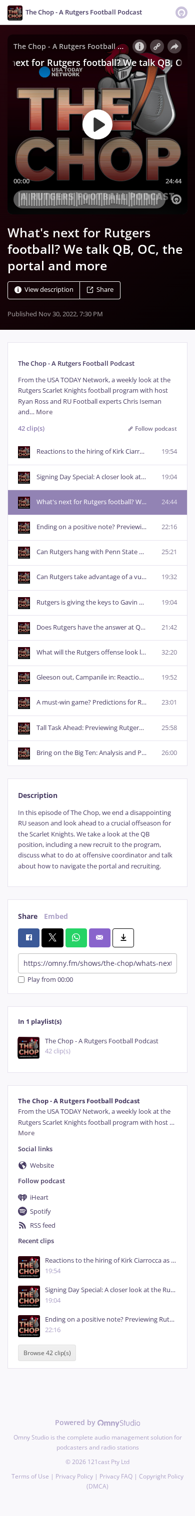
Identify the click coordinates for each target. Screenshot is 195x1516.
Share (105, 290)
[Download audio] (123, 937)
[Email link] (99, 937)
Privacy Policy (74, 1476)
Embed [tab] (56, 916)
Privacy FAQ (116, 1476)
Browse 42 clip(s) (47, 1353)
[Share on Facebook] (29, 937)
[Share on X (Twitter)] (52, 937)
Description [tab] (38, 795)
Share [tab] (28, 916)
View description (49, 290)
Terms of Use (30, 1476)
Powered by (76, 1422)
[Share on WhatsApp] (76, 937)
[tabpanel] (97, 839)
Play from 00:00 (50, 979)
